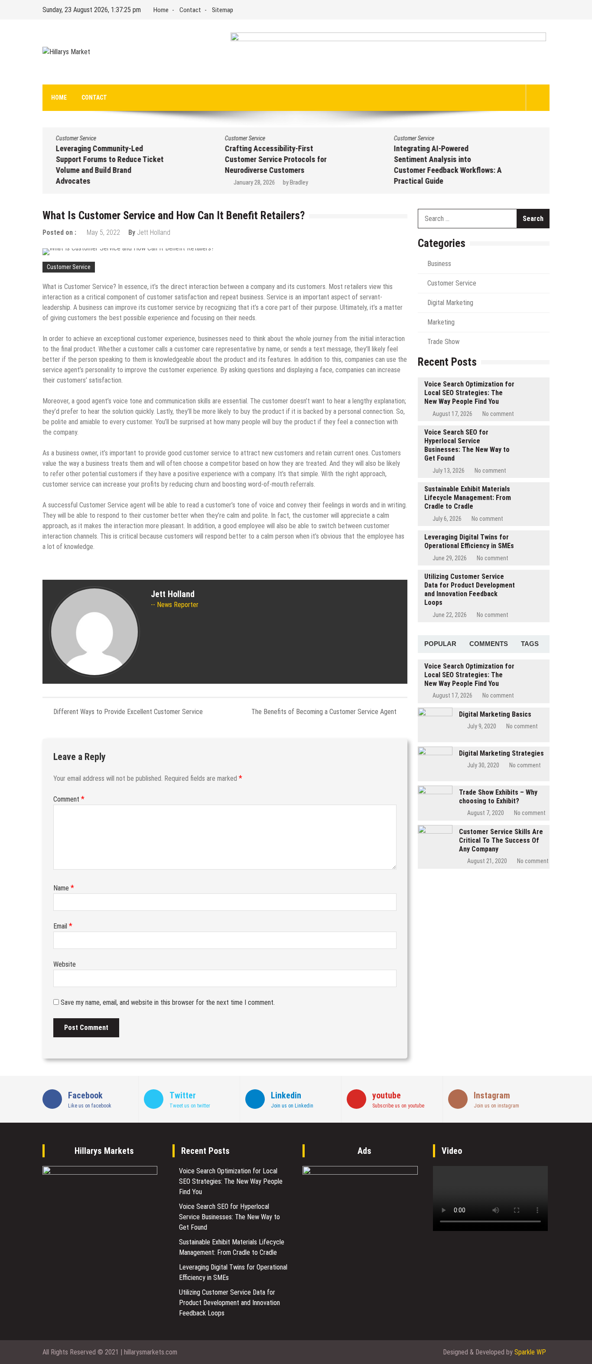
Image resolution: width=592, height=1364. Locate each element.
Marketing (441, 322)
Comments (488, 643)
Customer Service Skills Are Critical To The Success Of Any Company (501, 840)
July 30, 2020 (483, 765)
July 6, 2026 (447, 518)
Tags (530, 643)
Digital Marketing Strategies (501, 753)
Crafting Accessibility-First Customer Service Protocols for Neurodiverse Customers (275, 159)
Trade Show (443, 342)
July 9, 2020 (481, 726)
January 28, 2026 (254, 182)
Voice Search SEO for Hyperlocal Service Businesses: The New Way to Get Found (467, 445)
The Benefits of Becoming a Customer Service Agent (324, 712)
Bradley (298, 182)
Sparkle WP (530, 1352)
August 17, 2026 (452, 413)
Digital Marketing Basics (495, 714)
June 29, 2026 (450, 558)
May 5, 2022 (103, 232)
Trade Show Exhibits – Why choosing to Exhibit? (498, 796)
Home (161, 10)
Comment (69, 799)
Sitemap (222, 10)
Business (439, 264)
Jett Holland (153, 232)
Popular (440, 643)
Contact (190, 10)
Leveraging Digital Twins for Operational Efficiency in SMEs (469, 541)
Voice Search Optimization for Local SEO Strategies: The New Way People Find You (469, 393)
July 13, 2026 (449, 470)
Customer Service (75, 138)
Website (64, 964)
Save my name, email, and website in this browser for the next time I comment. (168, 1002)
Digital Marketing (450, 303)
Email (62, 926)
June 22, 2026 (450, 614)
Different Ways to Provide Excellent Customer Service (128, 712)
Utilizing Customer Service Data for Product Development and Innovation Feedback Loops (469, 589)
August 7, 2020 (485, 812)
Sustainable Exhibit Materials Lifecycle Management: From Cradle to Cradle (467, 497)
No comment (498, 413)
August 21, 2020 (487, 860)
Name (63, 888)
